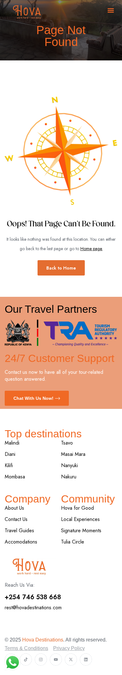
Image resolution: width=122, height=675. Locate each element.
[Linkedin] (86, 659)
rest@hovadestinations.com (33, 607)
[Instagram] (41, 659)
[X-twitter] (71, 659)
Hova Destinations (42, 639)
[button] (110, 10)
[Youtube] (56, 659)
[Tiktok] (26, 659)
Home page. (91, 248)
